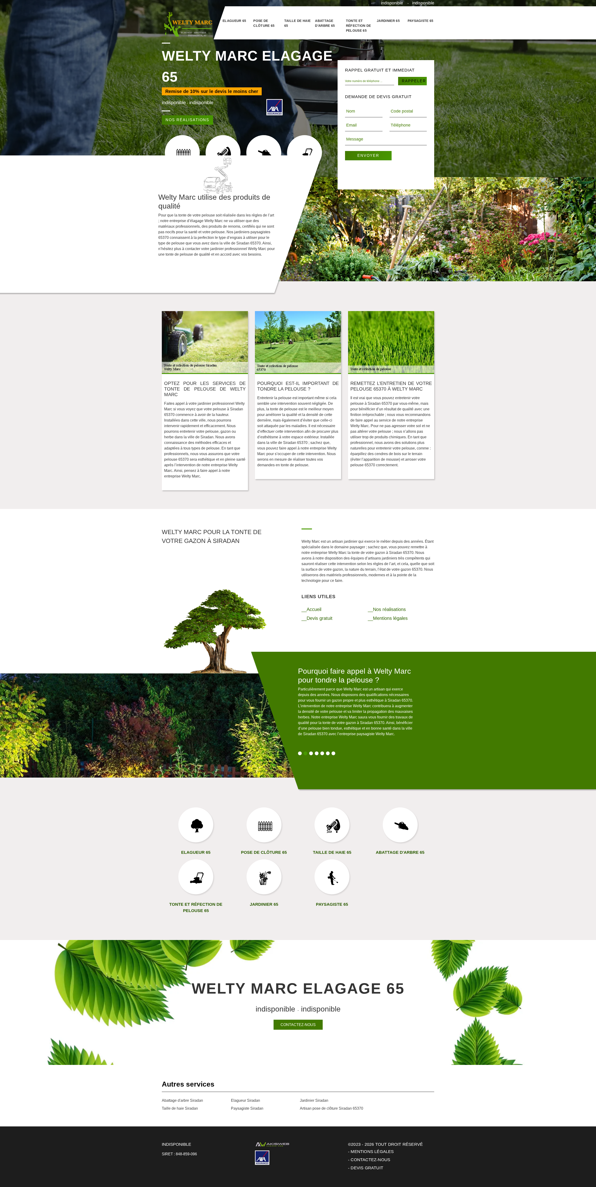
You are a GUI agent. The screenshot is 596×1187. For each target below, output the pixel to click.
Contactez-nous (298, 1025)
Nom (350, 111)
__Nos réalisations (387, 609)
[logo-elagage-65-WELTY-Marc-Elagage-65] (187, 24)
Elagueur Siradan (245, 1100)
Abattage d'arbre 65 (325, 23)
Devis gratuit (367, 1168)
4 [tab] (316, 753)
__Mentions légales (388, 618)
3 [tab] (311, 753)
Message (354, 139)
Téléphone (400, 125)
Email (351, 125)
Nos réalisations (187, 120)
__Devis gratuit (316, 618)
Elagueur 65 (234, 21)
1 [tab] (300, 753)
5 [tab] (322, 753)
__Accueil (311, 609)
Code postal (402, 111)
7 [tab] (333, 753)
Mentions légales (372, 1151)
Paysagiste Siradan (247, 1108)
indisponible (392, 3)
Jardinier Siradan (314, 1100)
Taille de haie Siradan (180, 1108)
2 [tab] (305, 753)
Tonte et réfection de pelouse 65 (358, 25)
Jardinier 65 (388, 21)
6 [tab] (328, 753)
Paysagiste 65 (420, 21)
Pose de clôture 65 (263, 23)
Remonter (582, 1168)
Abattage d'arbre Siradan (182, 1100)
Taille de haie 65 (297, 23)
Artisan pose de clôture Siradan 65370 (331, 1108)
